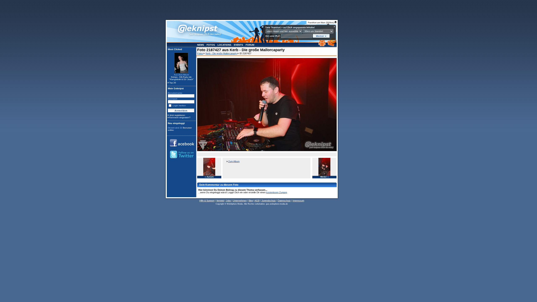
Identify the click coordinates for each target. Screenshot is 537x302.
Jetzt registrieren (177, 115)
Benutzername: (175, 93)
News (200, 45)
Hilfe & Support (206, 200)
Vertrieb (220, 200)
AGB (257, 200)
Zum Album (234, 161)
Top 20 (172, 83)
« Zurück (209, 177)
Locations (224, 45)
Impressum (298, 200)
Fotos (211, 45)
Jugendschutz (268, 200)
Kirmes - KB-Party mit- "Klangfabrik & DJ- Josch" (181, 78)
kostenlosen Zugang (276, 192)
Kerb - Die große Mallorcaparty (221, 53)
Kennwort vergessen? (179, 117)
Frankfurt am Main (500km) (321, 22)
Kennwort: (173, 99)
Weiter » (324, 177)
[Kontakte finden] (322, 45)
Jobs (228, 200)
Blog (251, 200)
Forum (250, 45)
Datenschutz (284, 200)
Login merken (179, 105)
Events (238, 45)
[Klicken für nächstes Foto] (267, 104)
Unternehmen (240, 200)
